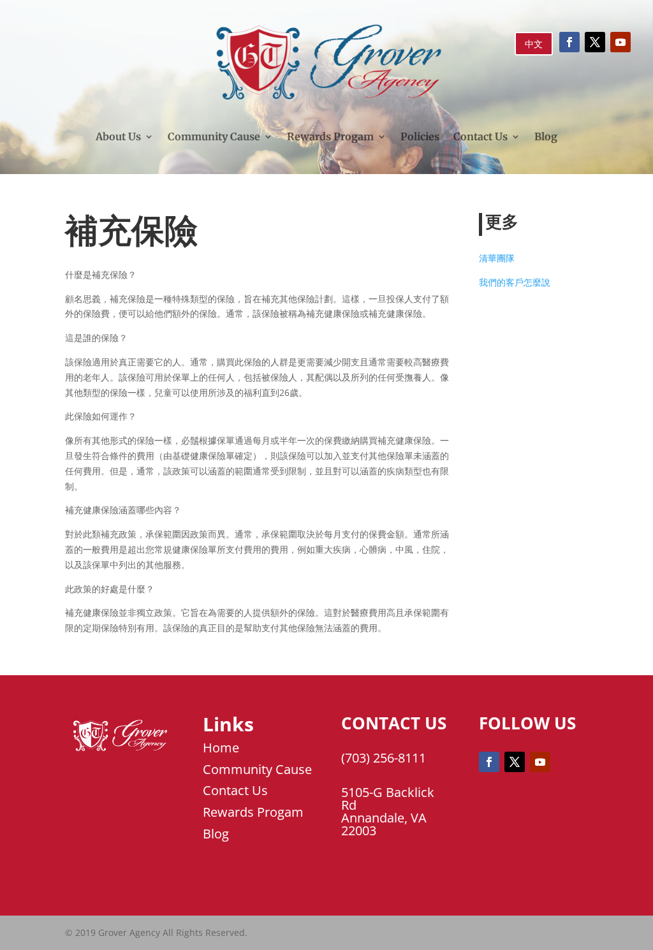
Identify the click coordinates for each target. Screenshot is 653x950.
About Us (118, 136)
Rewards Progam (330, 136)
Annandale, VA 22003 (384, 824)
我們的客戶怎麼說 (514, 282)
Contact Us (480, 136)
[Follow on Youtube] (620, 42)
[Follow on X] (595, 42)
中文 (534, 44)
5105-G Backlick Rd (387, 799)
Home (221, 747)
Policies (419, 136)
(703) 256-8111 (383, 757)
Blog (545, 136)
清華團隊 (497, 258)
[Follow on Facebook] (569, 42)
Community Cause (214, 136)
